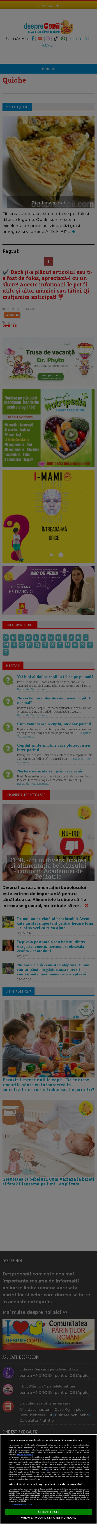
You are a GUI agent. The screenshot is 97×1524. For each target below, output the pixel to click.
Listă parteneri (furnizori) (20, 1504)
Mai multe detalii (25, 1455)
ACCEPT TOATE (48, 1512)
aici (47, 1469)
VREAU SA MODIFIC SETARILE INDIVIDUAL (48, 1517)
